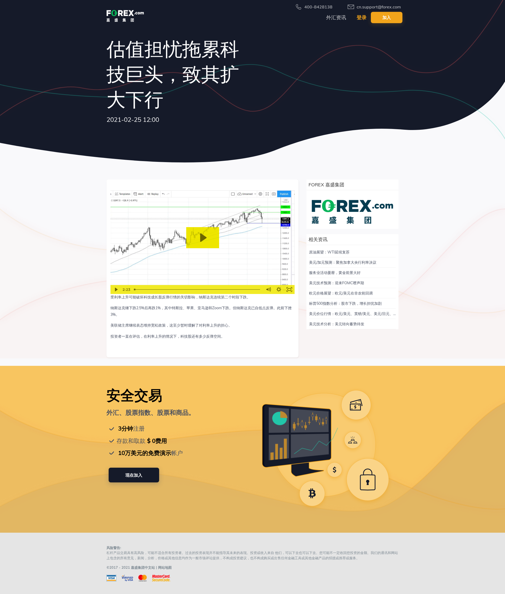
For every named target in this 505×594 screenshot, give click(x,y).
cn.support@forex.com (379, 6)
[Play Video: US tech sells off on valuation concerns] (202, 237)
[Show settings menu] (279, 289)
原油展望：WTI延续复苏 (329, 252)
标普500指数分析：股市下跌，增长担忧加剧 (345, 303)
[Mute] (268, 289)
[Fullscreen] (289, 289)
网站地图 (165, 567)
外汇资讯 (336, 17)
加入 (386, 17)
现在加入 (133, 475)
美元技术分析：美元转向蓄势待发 (336, 324)
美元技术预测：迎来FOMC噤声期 (336, 283)
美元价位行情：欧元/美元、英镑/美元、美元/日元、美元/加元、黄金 (364, 313)
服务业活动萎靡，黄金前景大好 (335, 272)
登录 (362, 17)
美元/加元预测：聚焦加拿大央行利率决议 (342, 262)
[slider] (197, 289)
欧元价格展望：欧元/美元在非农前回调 (341, 293)
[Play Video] (115, 289)
